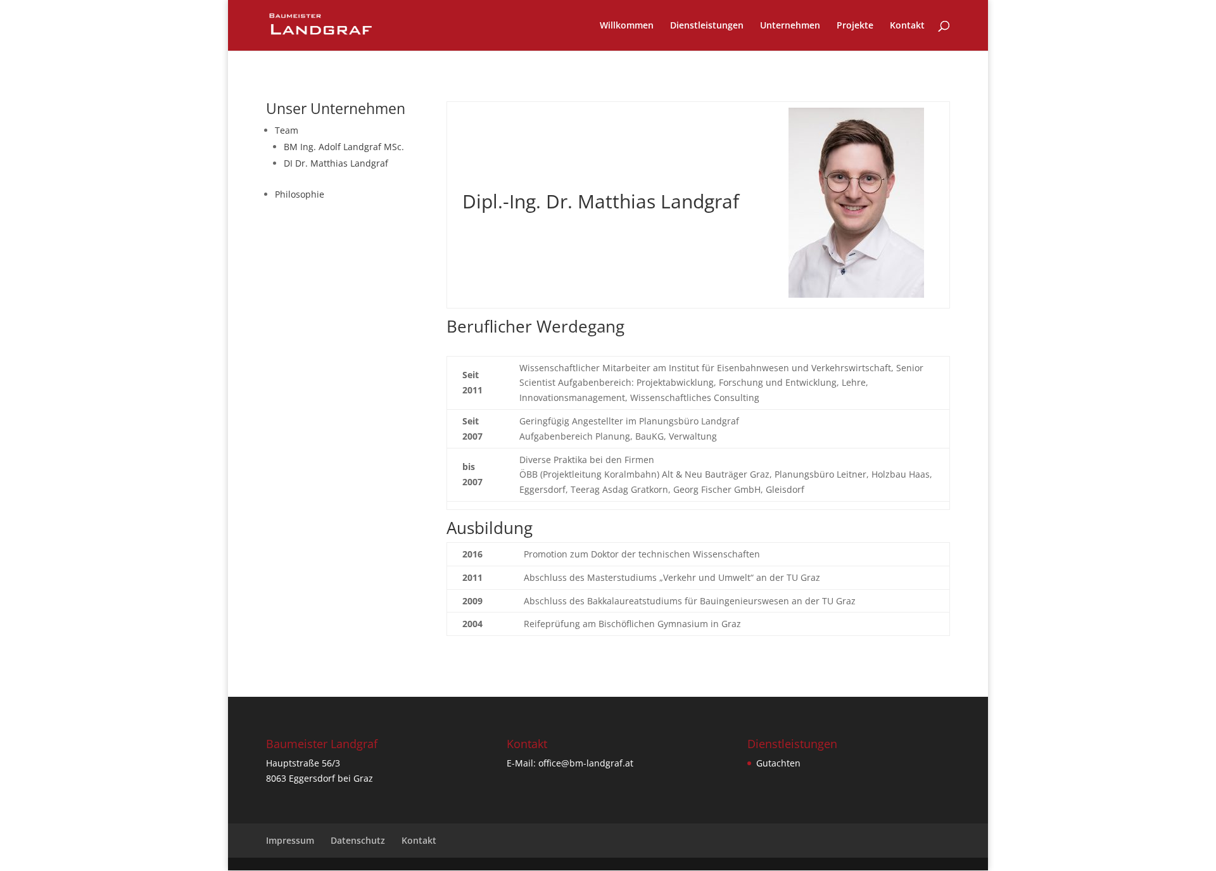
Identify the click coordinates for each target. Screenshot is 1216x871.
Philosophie (299, 194)
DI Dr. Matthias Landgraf (336, 163)
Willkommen (627, 26)
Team (286, 130)
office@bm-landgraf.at (585, 763)
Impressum (290, 840)
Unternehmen (790, 26)
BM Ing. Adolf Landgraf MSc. (344, 147)
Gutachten (778, 763)
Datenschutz (358, 840)
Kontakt (907, 26)
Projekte (855, 26)
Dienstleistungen (707, 26)
